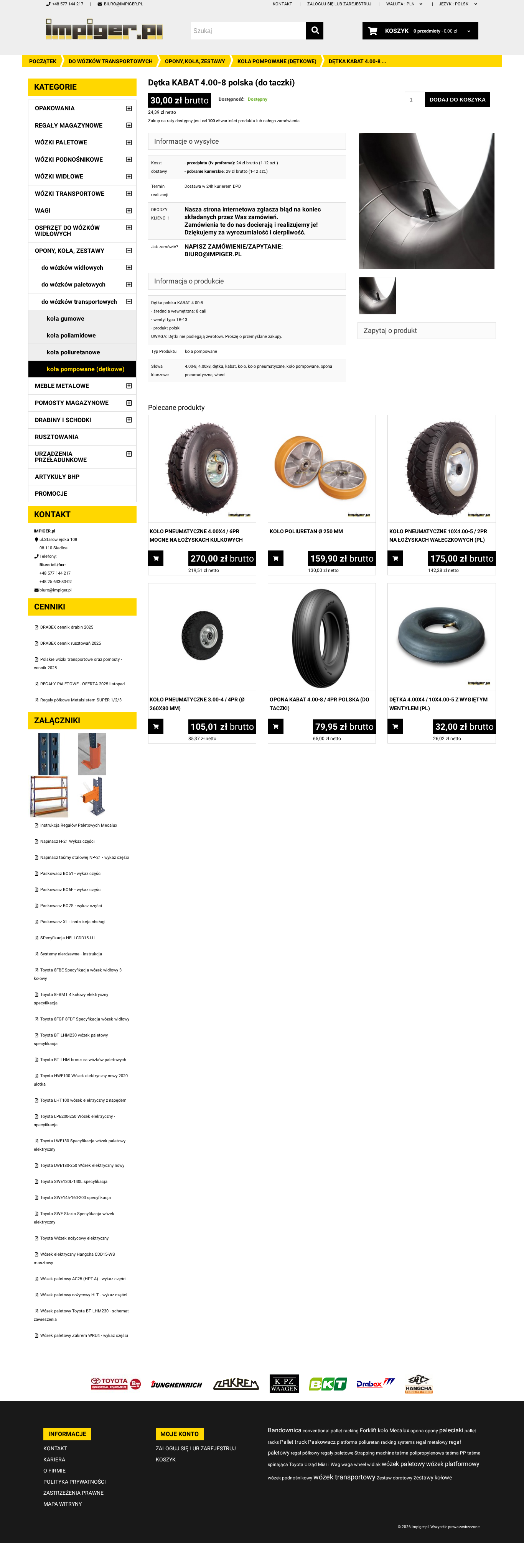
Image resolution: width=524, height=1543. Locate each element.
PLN (401, 4)
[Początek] (104, 28)
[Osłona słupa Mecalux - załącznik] (92, 737)
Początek (42, 61)
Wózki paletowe (61, 142)
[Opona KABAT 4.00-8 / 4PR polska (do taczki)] (322, 587)
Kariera (54, 1459)
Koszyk (166, 1459)
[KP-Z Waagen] (284, 1378)
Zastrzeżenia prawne (73, 1493)
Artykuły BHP (57, 476)
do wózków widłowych (72, 267)
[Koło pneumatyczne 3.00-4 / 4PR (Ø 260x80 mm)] (202, 587)
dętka (218, 366)
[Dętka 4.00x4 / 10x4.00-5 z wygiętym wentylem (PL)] (441, 587)
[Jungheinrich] (176, 1378)
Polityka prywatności (74, 1482)
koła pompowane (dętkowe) (276, 61)
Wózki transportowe (69, 193)
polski (455, 4)
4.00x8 (204, 366)
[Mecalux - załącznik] (49, 737)
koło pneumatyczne (266, 366)
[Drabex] (376, 1378)
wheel (220, 374)
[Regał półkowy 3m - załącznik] (49, 779)
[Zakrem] (236, 1378)
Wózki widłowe (59, 176)
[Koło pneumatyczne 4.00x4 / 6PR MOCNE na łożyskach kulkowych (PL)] (202, 419)
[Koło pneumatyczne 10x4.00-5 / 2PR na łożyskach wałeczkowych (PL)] (441, 419)
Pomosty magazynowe (72, 402)
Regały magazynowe (68, 125)
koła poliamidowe (71, 335)
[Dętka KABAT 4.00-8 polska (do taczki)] (427, 136)
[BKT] (328, 1378)
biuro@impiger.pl (123, 4)
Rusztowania (57, 437)
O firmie (54, 1471)
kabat (230, 366)
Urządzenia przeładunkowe (61, 457)
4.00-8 (190, 366)
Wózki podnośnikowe (69, 159)
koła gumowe (65, 318)
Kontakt (282, 4)
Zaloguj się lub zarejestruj (339, 4)
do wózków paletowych (73, 284)
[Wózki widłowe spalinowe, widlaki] (419, 1378)
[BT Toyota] (116, 1378)
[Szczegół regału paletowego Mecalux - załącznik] (92, 779)
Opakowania (55, 108)
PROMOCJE (51, 493)
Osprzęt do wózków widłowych (67, 231)
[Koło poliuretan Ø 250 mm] (322, 419)
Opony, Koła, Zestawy (195, 61)
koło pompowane (303, 366)
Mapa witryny (62, 1504)
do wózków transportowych (111, 61)
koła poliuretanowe (73, 352)
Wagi (43, 210)
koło (242, 366)
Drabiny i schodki (63, 420)
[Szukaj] (314, 30)
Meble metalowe (62, 386)
